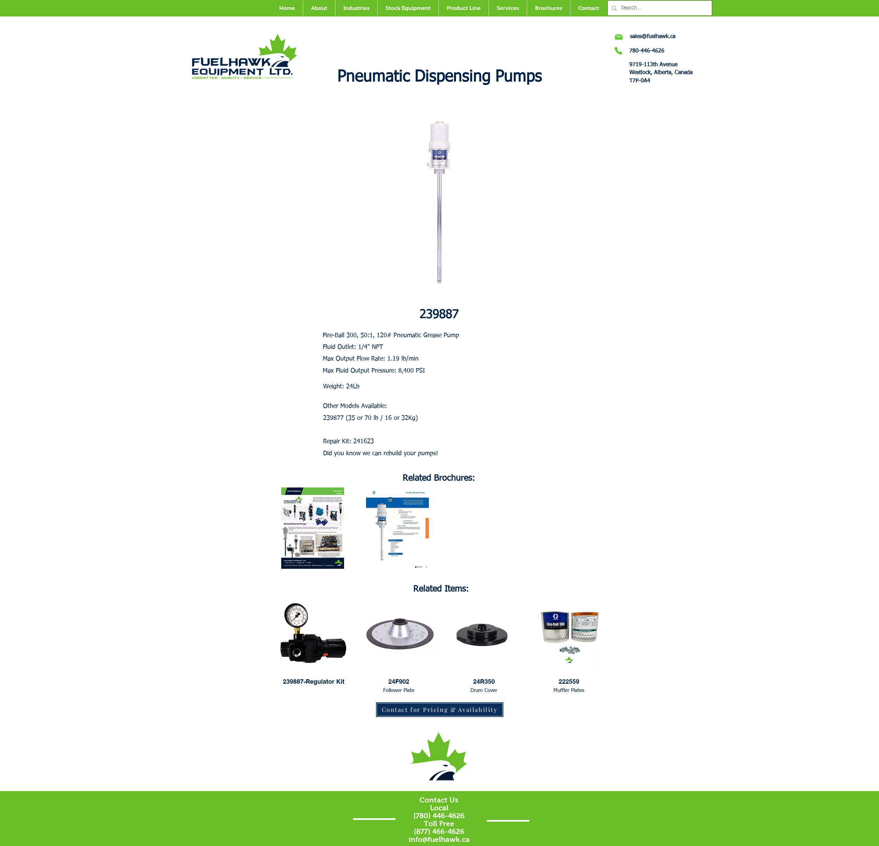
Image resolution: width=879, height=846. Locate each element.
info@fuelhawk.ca (439, 839)
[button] (356, 8)
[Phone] (618, 50)
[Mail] (618, 37)
